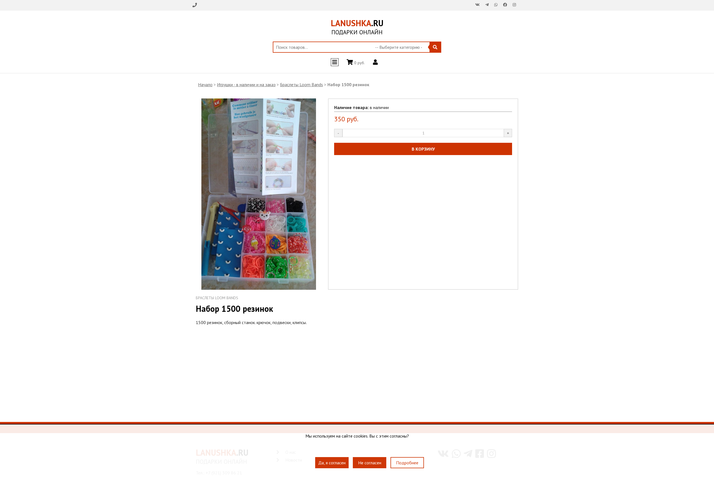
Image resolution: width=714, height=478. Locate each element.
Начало (205, 84)
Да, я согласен (332, 462)
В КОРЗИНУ (423, 149)
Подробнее (407, 462)
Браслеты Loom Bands (301, 84)
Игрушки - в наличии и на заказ (246, 84)
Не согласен (369, 462)
